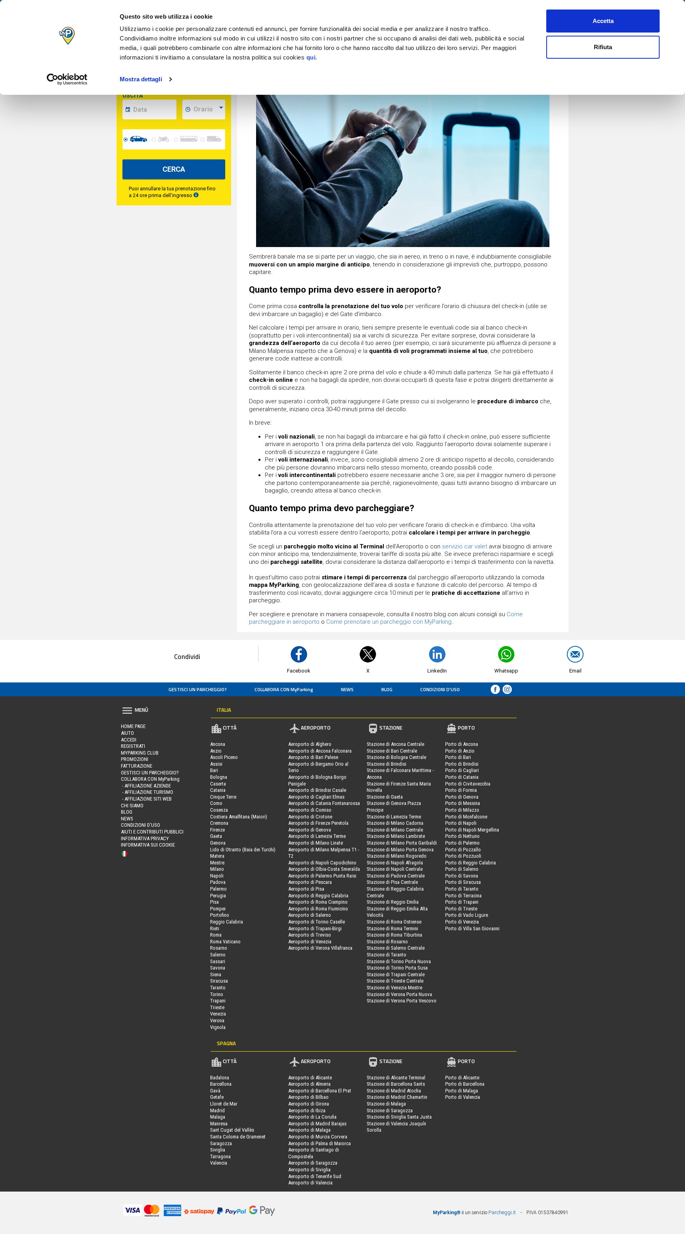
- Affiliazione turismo (147, 792)
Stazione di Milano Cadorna (395, 823)
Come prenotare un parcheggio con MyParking (389, 621)
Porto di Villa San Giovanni (472, 928)
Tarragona (220, 1156)
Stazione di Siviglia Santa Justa (399, 1117)
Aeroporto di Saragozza (312, 1163)
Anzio (216, 751)
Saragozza (221, 1143)
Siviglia (217, 1150)
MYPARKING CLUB (140, 753)
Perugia (218, 896)
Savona (217, 968)
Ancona (217, 744)
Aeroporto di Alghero (309, 744)
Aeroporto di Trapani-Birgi (315, 928)
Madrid (217, 1110)
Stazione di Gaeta (385, 797)
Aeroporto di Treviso (309, 935)
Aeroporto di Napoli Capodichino (322, 863)
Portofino (219, 915)
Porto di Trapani (461, 902)
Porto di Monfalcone (466, 817)
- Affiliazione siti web (146, 799)
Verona (217, 1020)
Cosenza (219, 810)
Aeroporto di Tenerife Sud (314, 1176)
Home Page (133, 726)
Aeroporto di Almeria (309, 1084)
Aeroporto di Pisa (306, 889)
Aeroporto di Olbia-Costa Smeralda (324, 869)
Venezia (218, 1014)
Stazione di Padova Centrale (396, 876)
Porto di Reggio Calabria (470, 863)
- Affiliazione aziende (146, 786)
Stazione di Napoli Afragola (395, 863)
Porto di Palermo (462, 843)
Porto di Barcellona (464, 1084)
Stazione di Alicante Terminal (396, 1078)
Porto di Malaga (461, 1091)
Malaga (217, 1117)
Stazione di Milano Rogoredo (397, 856)
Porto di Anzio (460, 751)
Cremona (219, 823)
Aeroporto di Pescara (310, 882)
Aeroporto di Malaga (309, 1130)
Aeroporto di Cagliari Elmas (316, 797)
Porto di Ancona (461, 744)
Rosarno (218, 948)
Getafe (217, 1097)
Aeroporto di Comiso (309, 810)
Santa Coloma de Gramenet (238, 1137)
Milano (217, 869)
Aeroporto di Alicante (310, 1078)
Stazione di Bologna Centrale (396, 757)
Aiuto (127, 733)
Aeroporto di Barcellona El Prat (319, 1091)
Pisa (214, 902)
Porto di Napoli (460, 823)
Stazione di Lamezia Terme (394, 817)
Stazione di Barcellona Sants (396, 1084)
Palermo (218, 889)
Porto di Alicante (462, 1078)
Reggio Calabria (226, 922)
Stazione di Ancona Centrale (395, 744)
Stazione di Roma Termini (392, 928)
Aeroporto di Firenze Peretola (318, 823)
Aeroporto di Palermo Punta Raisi (322, 876)
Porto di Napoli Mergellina (472, 830)
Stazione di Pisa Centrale (392, 882)
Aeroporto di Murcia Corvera (317, 1137)
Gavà (215, 1091)
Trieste (217, 1007)
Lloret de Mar (223, 1104)
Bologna (218, 777)
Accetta (603, 20)
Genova (218, 843)
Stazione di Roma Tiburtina (394, 935)
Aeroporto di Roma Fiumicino (318, 909)
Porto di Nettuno (462, 836)
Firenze (217, 830)
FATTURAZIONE (136, 766)
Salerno (218, 955)
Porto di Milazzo (462, 810)
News (347, 689)
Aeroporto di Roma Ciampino (318, 902)
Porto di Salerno (461, 869)
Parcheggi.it (502, 1212)
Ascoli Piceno (224, 757)
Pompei (218, 909)
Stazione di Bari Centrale (392, 751)
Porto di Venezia (462, 922)
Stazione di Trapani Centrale (396, 974)
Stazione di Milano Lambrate (396, 836)
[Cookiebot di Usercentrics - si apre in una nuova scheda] (67, 79)
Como (216, 803)
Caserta (218, 784)
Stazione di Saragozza (390, 1110)
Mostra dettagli (141, 79)
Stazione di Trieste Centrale (395, 981)
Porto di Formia (461, 790)
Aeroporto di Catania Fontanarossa (324, 803)
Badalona (219, 1078)
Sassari (217, 961)
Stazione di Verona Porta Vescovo (401, 1001)
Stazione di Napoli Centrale (395, 869)
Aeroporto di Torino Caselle (316, 922)
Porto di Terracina (463, 896)
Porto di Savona (461, 876)
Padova (218, 882)
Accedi (128, 740)
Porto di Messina (462, 803)
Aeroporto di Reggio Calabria (318, 896)
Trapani (218, 1001)
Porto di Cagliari (462, 770)
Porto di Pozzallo (463, 850)
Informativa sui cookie (148, 845)
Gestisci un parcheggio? (197, 689)
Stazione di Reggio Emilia (393, 902)
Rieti (214, 928)
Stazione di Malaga (386, 1104)
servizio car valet (464, 546)
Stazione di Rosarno (387, 942)
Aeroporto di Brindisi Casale (317, 790)
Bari (214, 770)
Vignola (218, 1027)
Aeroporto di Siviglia (309, 1170)
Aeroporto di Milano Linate (315, 843)
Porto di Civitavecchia (467, 784)
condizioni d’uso (440, 689)
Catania (218, 790)
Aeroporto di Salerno (309, 915)
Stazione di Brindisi (386, 764)
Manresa (219, 1124)
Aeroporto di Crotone (310, 817)
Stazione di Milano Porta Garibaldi (402, 843)
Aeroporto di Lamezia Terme (317, 836)
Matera (217, 856)
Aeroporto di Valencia (310, 1183)
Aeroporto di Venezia (309, 942)
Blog (386, 689)
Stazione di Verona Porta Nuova (399, 994)
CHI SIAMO (132, 806)
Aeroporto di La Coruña (312, 1117)
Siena (215, 974)
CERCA (174, 169)
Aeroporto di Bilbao (308, 1097)
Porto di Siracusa (463, 882)
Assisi (216, 764)
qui (311, 57)
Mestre (217, 863)
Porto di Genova (461, 797)
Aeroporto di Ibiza (306, 1110)
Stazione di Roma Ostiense (394, 922)
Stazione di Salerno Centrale (396, 948)
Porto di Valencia (462, 1097)
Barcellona (221, 1084)
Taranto (218, 988)
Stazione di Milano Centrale (395, 830)
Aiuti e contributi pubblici (152, 832)
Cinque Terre (223, 797)
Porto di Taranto (461, 889)
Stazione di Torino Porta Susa (397, 968)
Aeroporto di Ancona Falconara (320, 751)
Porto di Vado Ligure (466, 915)
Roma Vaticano (225, 942)
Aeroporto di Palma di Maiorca (319, 1143)
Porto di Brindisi (461, 764)
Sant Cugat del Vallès (232, 1130)
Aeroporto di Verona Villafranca (320, 948)
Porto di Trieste (461, 909)
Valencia (218, 1163)
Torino (216, 994)
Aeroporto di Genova (309, 830)
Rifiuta (603, 47)
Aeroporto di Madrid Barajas (317, 1124)
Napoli (217, 876)
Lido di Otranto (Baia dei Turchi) (243, 850)
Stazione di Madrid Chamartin (397, 1097)
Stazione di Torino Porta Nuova (399, 961)
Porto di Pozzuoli (463, 856)
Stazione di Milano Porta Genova (400, 850)
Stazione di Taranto (386, 955)
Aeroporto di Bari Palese (313, 757)
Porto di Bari (458, 757)
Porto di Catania (461, 777)
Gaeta (216, 836)
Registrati (133, 746)
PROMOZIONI (134, 759)
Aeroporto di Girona (308, 1104)
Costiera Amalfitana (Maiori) (238, 817)
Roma (216, 935)
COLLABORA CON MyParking (283, 689)
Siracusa (219, 981)
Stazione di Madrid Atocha (394, 1091)
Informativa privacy (145, 838)
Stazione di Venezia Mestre (394, 988)
